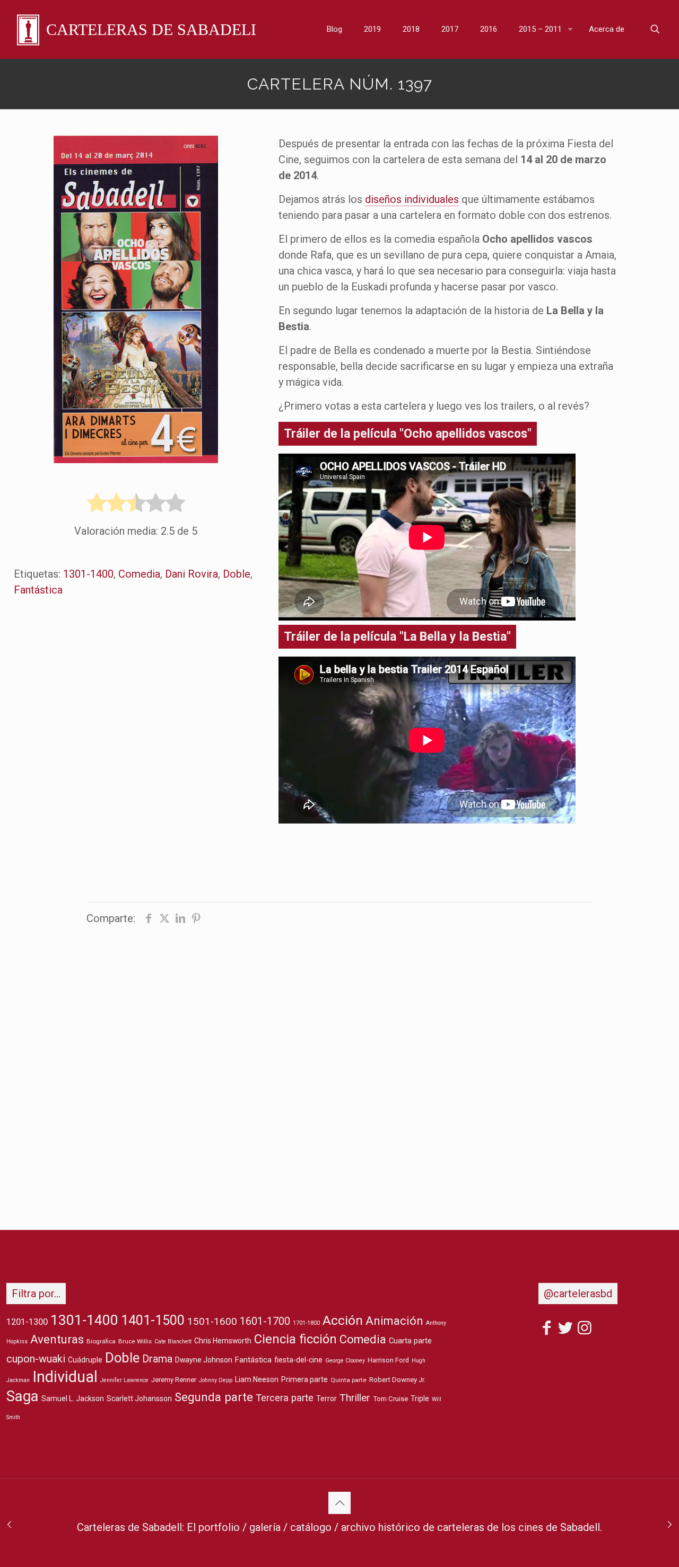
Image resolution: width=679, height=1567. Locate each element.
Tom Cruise (390, 1399)
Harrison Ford (388, 1360)
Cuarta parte (410, 1340)
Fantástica (38, 589)
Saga (22, 1396)
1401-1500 (153, 1320)
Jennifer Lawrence (124, 1380)
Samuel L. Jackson (72, 1398)
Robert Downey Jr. (397, 1380)
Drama (157, 1359)
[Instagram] (585, 1329)
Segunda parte (214, 1397)
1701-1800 (306, 1323)
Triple (420, 1398)
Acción (343, 1320)
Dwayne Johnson (203, 1360)
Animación (394, 1320)
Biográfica (101, 1341)
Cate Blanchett (172, 1341)
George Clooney (345, 1360)
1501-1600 (212, 1321)
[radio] (97, 503)
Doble (236, 574)
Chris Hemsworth (222, 1340)
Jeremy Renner (173, 1380)
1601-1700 (265, 1321)
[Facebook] (546, 1329)
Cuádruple (85, 1360)
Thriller (355, 1398)
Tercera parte (285, 1397)
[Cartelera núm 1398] (669, 1524)
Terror (326, 1398)
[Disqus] (339, 1066)
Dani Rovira (191, 574)
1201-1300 (27, 1322)
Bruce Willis (135, 1341)
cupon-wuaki (35, 1358)
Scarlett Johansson (139, 1398)
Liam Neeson (256, 1379)
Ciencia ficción (295, 1339)
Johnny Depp (215, 1380)
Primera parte (304, 1379)
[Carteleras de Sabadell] (136, 29)
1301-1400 (88, 574)
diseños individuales (412, 199)
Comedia (139, 574)
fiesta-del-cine (298, 1360)
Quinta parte (348, 1380)
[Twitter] (565, 1329)
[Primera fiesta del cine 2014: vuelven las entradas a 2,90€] (9, 1524)
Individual (65, 1377)
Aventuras (57, 1339)
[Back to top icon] (339, 1503)
